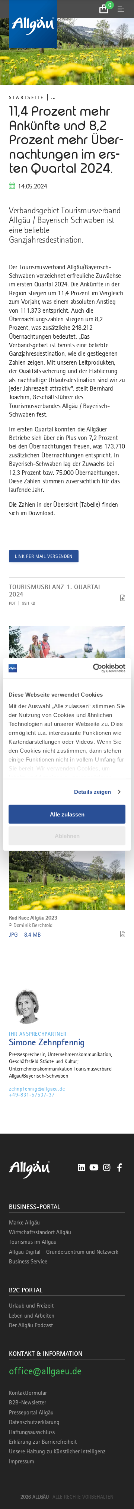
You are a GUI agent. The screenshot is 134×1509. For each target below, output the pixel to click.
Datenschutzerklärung (34, 1422)
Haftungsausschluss (32, 1432)
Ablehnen (67, 836)
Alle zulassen (67, 814)
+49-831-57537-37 (32, 1095)
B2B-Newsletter (27, 1402)
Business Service (28, 1261)
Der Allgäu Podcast (31, 1325)
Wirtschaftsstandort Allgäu (40, 1232)
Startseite (26, 97)
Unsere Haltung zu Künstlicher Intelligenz (57, 1451)
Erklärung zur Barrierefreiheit (43, 1442)
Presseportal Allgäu (31, 1412)
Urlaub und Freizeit (31, 1305)
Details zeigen (92, 792)
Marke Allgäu (24, 1222)
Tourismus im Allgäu (33, 1242)
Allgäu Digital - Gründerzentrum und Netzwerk (63, 1252)
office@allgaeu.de (45, 1371)
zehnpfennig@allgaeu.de (37, 1089)
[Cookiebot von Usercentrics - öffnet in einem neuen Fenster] (94, 668)
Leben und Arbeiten (31, 1315)
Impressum (21, 1461)
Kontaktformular (28, 1393)
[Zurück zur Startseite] (67, 24)
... (53, 97)
